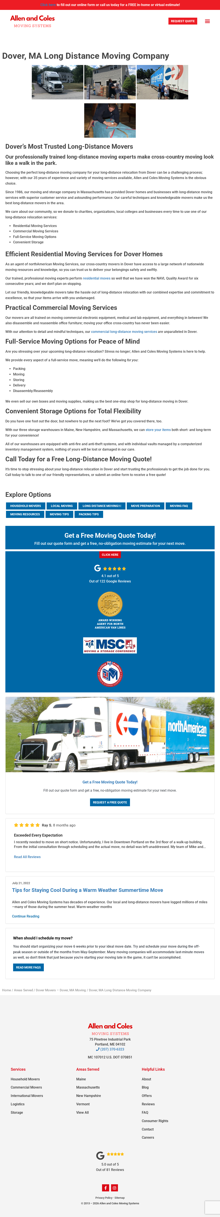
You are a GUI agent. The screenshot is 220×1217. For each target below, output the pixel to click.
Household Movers (25, 506)
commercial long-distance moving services (124, 332)
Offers (147, 1096)
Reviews (148, 1104)
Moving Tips (59, 514)
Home (6, 990)
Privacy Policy (103, 1197)
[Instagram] (114, 1187)
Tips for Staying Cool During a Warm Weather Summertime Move (87, 890)
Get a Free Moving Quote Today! (110, 782)
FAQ (145, 1112)
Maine (81, 1079)
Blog (145, 1087)
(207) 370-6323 (111, 1049)
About (146, 1079)
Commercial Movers (26, 1087)
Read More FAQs (28, 967)
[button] (207, 21)
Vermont (83, 1104)
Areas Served (23, 990)
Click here (48, 5)
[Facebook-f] (105, 1187)
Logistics (17, 1104)
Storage (17, 1112)
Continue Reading (25, 916)
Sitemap (120, 1197)
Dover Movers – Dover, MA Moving (61, 990)
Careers (148, 1137)
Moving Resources (25, 514)
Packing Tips (89, 514)
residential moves (96, 278)
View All (82, 1112)
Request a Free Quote (110, 802)
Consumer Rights (155, 1121)
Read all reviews (27, 857)
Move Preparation (145, 506)
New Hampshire (88, 1096)
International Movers (27, 1096)
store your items (158, 430)
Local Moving (62, 506)
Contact (148, 1129)
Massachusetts (88, 1087)
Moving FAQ (179, 506)
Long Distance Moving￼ (102, 506)
